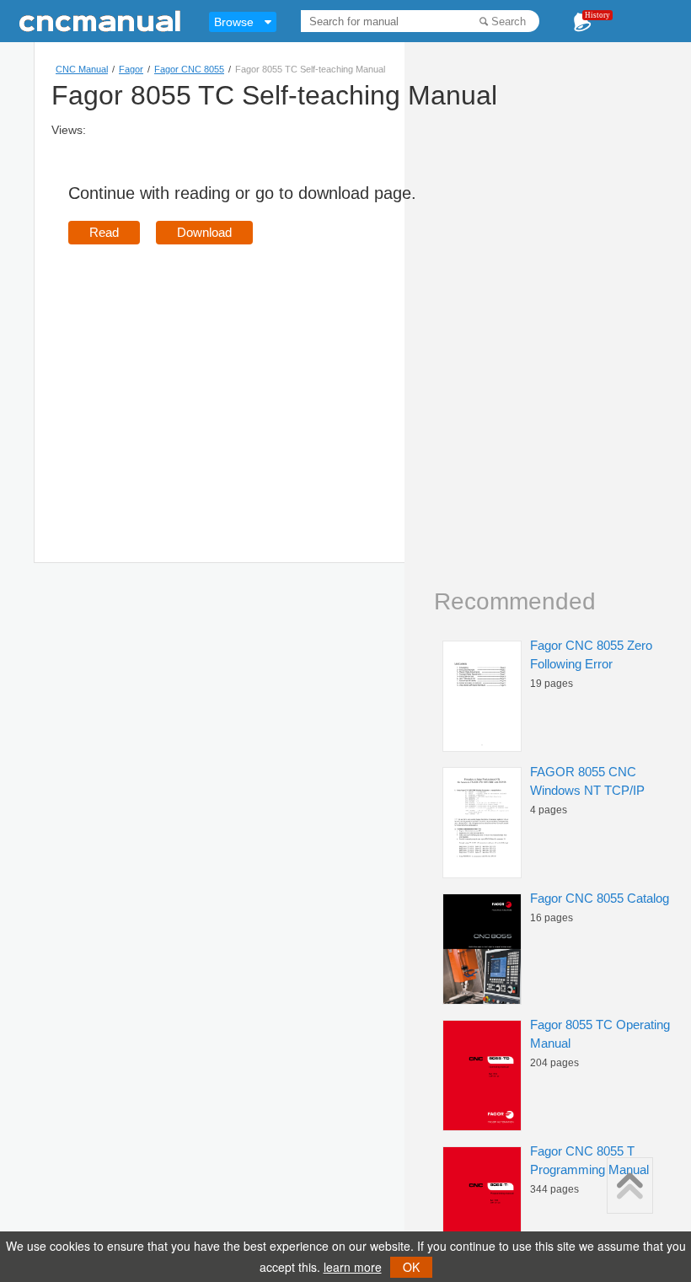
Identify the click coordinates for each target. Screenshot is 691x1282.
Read (104, 232)
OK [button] (411, 1266)
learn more (353, 1266)
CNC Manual (82, 69)
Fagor (131, 69)
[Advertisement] (209, 379)
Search (508, 21)
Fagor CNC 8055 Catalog (599, 898)
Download (204, 232)
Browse (234, 22)
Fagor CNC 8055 (189, 69)
